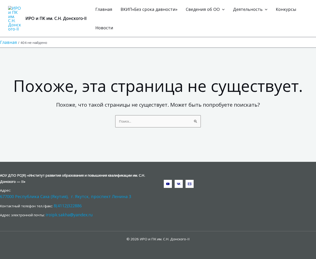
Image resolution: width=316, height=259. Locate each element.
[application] (222, 9)
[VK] (179, 184)
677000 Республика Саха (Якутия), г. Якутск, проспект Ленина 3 (65, 196)
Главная (103, 9)
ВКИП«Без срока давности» (149, 9)
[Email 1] (190, 184)
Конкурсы (286, 9)
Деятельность (248, 9)
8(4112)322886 (68, 205)
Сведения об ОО (203, 9)
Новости (104, 27)
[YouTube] (168, 184)
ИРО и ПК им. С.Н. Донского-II (56, 18)
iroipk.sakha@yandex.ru (69, 214)
